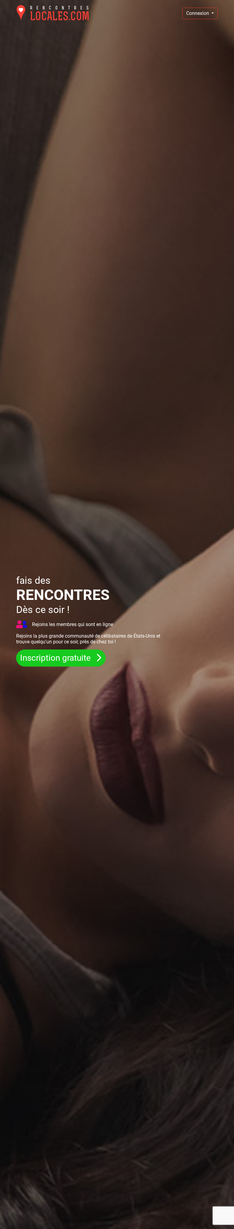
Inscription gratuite (56, 658)
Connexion (198, 13)
